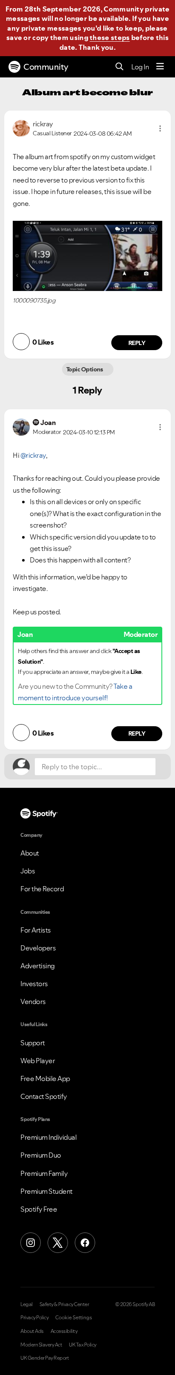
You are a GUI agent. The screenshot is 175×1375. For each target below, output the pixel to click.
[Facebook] (85, 1242)
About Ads (32, 1331)
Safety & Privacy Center (64, 1304)
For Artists (35, 930)
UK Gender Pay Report (44, 1358)
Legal (26, 1304)
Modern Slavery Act (41, 1344)
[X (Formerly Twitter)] (58, 1242)
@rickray (33, 455)
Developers (38, 948)
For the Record (42, 888)
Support (32, 1042)
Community (45, 67)
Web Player (37, 1060)
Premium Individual (48, 1137)
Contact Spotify (43, 1096)
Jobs (27, 871)
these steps (110, 37)
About (29, 853)
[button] (160, 128)
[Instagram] (30, 1242)
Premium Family (44, 1173)
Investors (34, 983)
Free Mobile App (45, 1078)
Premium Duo (40, 1155)
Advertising (37, 965)
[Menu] (160, 67)
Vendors (33, 1001)
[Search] (119, 67)
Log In (140, 66)
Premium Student (46, 1191)
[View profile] (21, 127)
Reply (137, 343)
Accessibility (64, 1331)
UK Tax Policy (82, 1344)
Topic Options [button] (85, 369)
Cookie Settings (73, 1317)
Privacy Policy (34, 1317)
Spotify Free (38, 1209)
